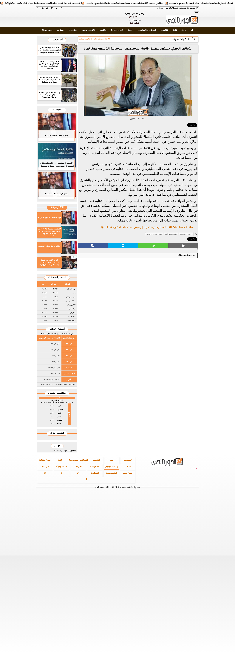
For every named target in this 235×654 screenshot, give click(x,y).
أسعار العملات (57, 277)
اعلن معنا (127, 473)
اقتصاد (164, 30)
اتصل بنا (94, 473)
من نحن (45, 467)
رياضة (130, 30)
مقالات (103, 30)
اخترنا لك (57, 110)
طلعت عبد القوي (185, 234)
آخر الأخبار (57, 40)
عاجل (184, 30)
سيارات (60, 30)
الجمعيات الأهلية (170, 234)
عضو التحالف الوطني (153, 234)
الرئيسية (128, 460)
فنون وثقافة (117, 30)
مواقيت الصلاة (57, 393)
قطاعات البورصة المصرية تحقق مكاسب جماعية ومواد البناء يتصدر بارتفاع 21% (60, 3)
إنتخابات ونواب (88, 30)
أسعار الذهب (57, 329)
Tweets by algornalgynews (65, 450)
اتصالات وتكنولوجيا (147, 30)
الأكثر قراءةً (57, 207)
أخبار (174, 30)
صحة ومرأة (47, 30)
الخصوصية (111, 473)
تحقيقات (73, 30)
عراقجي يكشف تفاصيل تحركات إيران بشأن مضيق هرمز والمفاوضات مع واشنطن (142, 3)
